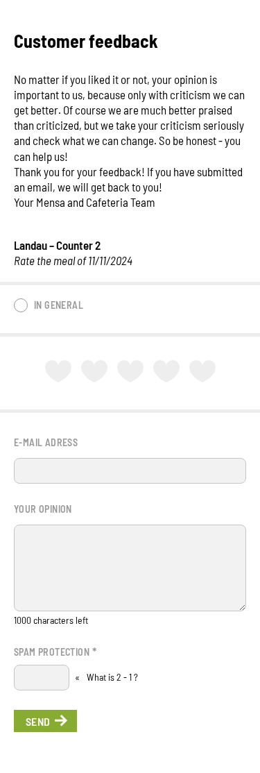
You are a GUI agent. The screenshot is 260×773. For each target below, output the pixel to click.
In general (58, 305)
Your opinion (43, 509)
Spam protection (55, 651)
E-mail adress (46, 442)
